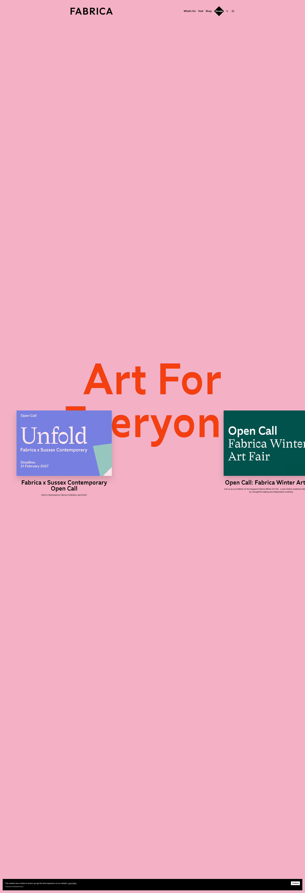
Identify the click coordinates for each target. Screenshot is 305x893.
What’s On (190, 11)
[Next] (289, 456)
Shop (209, 11)
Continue (295, 883)
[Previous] (15, 456)
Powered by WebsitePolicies (14, 886)
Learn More (72, 883)
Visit (200, 11)
